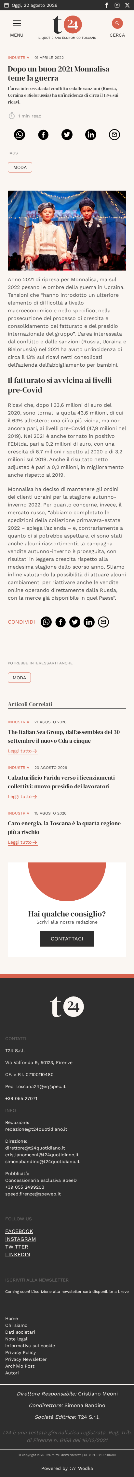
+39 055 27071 (21, 1098)
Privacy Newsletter (26, 1359)
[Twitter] (127, 5)
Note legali (17, 1338)
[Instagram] (117, 5)
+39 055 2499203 (24, 1187)
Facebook (19, 1231)
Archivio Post (19, 1366)
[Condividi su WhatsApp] (19, 134)
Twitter (16, 1247)
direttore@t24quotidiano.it (35, 1147)
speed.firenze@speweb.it (33, 1193)
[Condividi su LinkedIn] (90, 134)
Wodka (85, 1468)
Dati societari (20, 1332)
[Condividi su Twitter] (67, 134)
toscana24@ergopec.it (41, 1086)
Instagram (20, 1239)
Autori (12, 1372)
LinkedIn (17, 1254)
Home (11, 1318)
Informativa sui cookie (30, 1345)
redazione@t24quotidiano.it (36, 1129)
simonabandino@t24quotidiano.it (42, 1161)
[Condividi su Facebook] (43, 134)
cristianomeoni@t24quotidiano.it (42, 1154)
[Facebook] (106, 5)
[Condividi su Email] (114, 134)
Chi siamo (16, 1325)
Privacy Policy (20, 1352)
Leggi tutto (20, 750)
